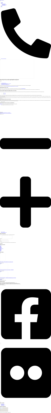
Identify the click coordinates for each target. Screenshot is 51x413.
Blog (1, 6)
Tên (0, 239)
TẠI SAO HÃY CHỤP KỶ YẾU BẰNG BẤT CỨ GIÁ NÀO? (6, 83)
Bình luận (1, 238)
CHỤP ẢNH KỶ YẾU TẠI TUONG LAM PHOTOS (5, 84)
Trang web (1, 241)
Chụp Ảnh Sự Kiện (3, 5)
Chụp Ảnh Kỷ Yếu (3, 4)
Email (0, 240)
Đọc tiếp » (1, 263)
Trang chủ (2, 2)
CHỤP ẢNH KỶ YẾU (23, 88)
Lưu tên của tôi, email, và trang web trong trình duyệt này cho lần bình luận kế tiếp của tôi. (8, 242)
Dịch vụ (1, 3)
